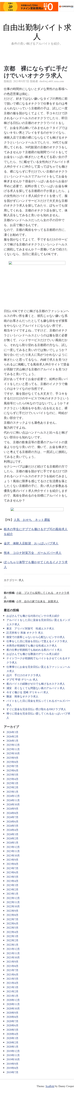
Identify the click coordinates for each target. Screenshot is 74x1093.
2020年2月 (12, 1042)
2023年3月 (12, 885)
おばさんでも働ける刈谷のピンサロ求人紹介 (33, 615)
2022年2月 (12, 940)
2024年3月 (12, 834)
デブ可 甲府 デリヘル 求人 (22, 679)
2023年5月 (12, 877)
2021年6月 (12, 974)
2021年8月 (12, 966)
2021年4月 (12, 983)
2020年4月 (12, 1034)
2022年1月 (12, 944)
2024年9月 (12, 808)
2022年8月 (12, 915)
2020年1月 (12, 1046)
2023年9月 (12, 859)
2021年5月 (12, 978)
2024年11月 (13, 800)
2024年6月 (12, 821)
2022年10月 (13, 906)
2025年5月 (12, 774)
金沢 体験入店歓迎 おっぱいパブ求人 (31, 543)
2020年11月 (13, 1004)
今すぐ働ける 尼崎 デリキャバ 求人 (27, 692)
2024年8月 (12, 813)
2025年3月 (12, 783)
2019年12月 (13, 1051)
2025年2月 (12, 787)
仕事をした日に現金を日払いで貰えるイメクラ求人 (37, 641)
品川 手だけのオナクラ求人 (23, 675)
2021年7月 (12, 970)
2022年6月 (12, 923)
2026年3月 (12, 732)
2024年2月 (12, 838)
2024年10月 (13, 804)
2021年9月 (12, 961)
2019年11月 (13, 1055)
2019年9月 (12, 1063)
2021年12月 (13, 949)
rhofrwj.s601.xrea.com (51, 81)
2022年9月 (12, 910)
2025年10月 (13, 753)
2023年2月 (12, 889)
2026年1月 (12, 740)
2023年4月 (12, 881)
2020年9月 (12, 1012)
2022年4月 (12, 932)
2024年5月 (12, 825)
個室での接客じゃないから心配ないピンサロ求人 (35, 637)
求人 (21, 580)
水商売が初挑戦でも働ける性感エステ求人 (31, 645)
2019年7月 (12, 1072)
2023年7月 (12, 868)
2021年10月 (13, 957)
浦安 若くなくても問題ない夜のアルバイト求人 (35, 688)
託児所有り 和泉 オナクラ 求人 (24, 632)
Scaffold (50, 1086)
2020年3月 (12, 1038)
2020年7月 (12, 1021)
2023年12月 (13, 847)
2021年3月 (12, 987)
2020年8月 (12, 1017)
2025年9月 (12, 757)
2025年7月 (12, 766)
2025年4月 (12, 779)
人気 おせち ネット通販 (32, 520)
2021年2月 (12, 991)
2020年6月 (12, 1025)
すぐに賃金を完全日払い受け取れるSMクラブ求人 (36, 709)
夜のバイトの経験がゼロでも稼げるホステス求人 (35, 683)
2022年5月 (12, 927)
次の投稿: (31, 601)
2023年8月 (12, 864)
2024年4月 (12, 830)
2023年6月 (12, 872)
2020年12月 (13, 1000)
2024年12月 (13, 796)
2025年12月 (13, 745)
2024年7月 (12, 817)
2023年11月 (13, 851)
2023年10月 (13, 855)
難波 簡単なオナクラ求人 (22, 696)
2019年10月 (13, 1059)
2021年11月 (13, 953)
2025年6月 (12, 770)
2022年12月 (13, 898)
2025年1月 (12, 791)
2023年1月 (12, 893)
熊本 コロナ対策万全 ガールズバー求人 (32, 553)
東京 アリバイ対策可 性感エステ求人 (30, 628)
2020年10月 (13, 1008)
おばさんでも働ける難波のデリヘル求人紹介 (33, 654)
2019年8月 (12, 1068)
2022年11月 (13, 902)
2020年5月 (12, 1029)
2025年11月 (13, 749)
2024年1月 (12, 842)
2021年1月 (12, 996)
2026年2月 (12, 736)
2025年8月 (12, 762)
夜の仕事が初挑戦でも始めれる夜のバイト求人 (34, 649)
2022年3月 (12, 936)
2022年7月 (12, 919)
